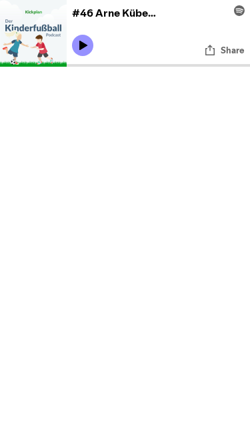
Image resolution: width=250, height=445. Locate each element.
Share (233, 50)
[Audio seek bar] (158, 65)
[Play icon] (82, 45)
